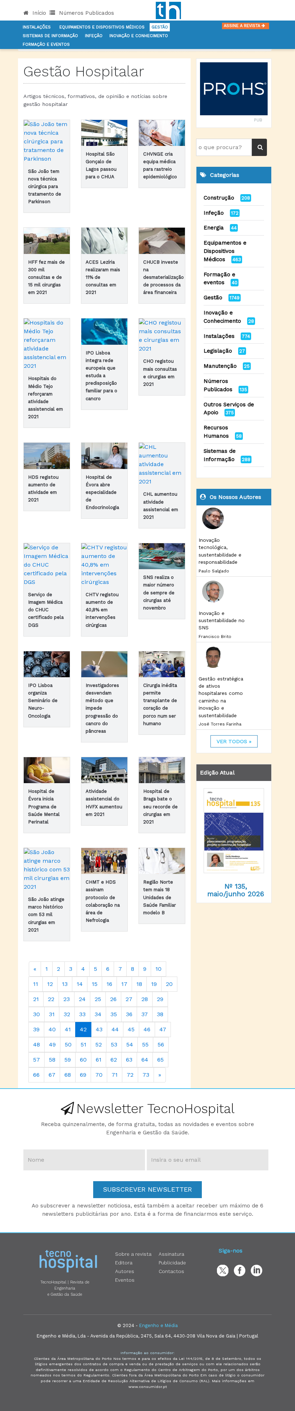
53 (114, 1044)
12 (50, 984)
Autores (124, 1271)
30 (36, 1014)
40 (52, 1029)
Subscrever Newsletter (147, 1189)
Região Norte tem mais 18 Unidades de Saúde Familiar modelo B (159, 897)
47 (162, 1029)
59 (67, 1059)
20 (169, 984)
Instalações (37, 27)
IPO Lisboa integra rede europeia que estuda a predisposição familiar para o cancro (101, 375)
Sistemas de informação (50, 36)
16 (109, 984)
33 (82, 1014)
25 (98, 999)
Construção (219, 198)
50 (68, 1044)
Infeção (94, 36)
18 (139, 984)
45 (131, 1029)
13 (65, 984)
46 (147, 1029)
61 (98, 1059)
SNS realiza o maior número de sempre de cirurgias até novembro (158, 593)
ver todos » (234, 741)
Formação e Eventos (46, 44)
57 (36, 1059)
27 (129, 999)
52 (98, 1044)
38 (160, 1014)
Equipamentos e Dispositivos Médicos (102, 27)
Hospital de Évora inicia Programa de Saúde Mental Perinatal (44, 807)
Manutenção (220, 366)
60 (83, 1059)
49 (52, 1044)
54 (129, 1044)
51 (83, 1044)
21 (36, 999)
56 (161, 1044)
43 (99, 1029)
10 (158, 968)
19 (154, 984)
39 (36, 1029)
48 (36, 1044)
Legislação (218, 351)
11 (35, 984)
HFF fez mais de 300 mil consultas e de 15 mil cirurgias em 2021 (46, 277)
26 (113, 999)
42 (83, 1029)
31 (52, 1014)
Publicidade (172, 1262)
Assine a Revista (243, 25)
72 (130, 1074)
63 (129, 1059)
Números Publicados (85, 13)
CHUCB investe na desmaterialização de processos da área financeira (163, 277)
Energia (214, 227)
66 (36, 1074)
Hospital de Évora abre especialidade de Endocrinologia (102, 492)
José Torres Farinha (220, 724)
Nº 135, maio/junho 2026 (235, 890)
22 (51, 999)
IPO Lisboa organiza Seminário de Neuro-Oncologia (43, 701)
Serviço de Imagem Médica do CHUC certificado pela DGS (46, 610)
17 (124, 984)
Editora (123, 1262)
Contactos (171, 1271)
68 (67, 1074)
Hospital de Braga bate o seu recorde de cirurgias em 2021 (160, 807)
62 (113, 1059)
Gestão (159, 27)
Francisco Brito (215, 636)
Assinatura (171, 1254)
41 (68, 1029)
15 (94, 984)
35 (113, 1014)
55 (145, 1044)
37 (144, 1014)
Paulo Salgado (214, 570)
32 (67, 1014)
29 (160, 999)
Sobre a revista (133, 1254)
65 (160, 1059)
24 (82, 999)
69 (83, 1074)
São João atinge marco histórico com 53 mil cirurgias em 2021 (46, 915)
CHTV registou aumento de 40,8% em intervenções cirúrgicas (102, 610)
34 (98, 1014)
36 (129, 1014)
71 (115, 1074)
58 (52, 1059)
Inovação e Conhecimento (138, 36)
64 (144, 1059)
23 (66, 999)
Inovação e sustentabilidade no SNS (222, 620)
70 (99, 1074)
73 (145, 1074)
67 (52, 1074)
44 (115, 1029)
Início (38, 13)
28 (144, 999)
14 (80, 984)
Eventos (125, 1280)
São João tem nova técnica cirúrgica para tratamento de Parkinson (44, 187)
